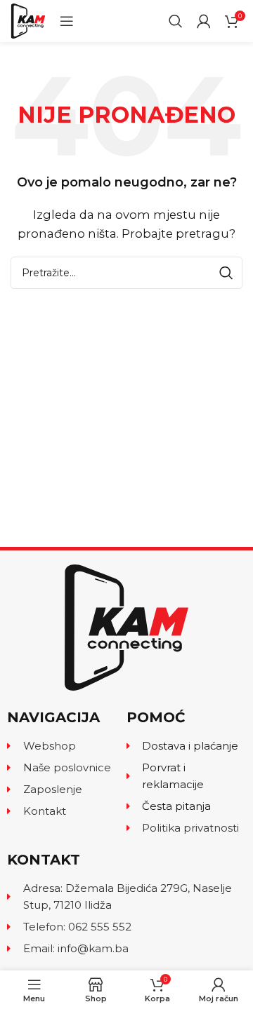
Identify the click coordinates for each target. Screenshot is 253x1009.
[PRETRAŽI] (226, 273)
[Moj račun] (204, 21)
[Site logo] (28, 20)
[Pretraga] (176, 21)
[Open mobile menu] (67, 21)
